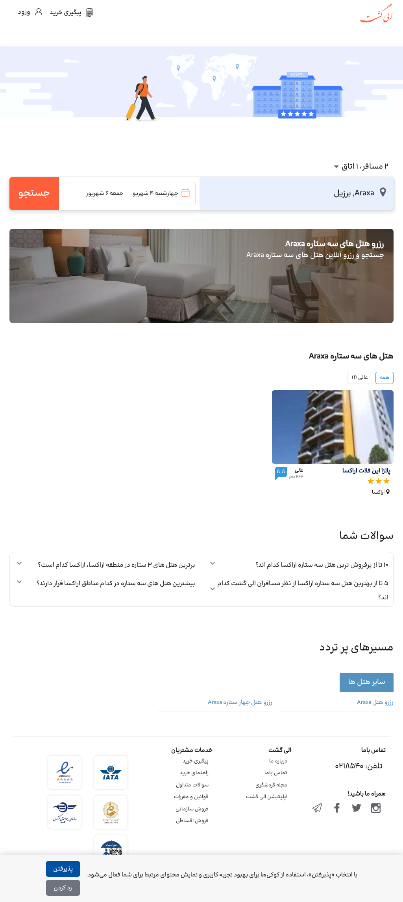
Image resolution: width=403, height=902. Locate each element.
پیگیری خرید (196, 761)
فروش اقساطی (192, 821)
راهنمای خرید (194, 773)
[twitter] (356, 809)
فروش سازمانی (192, 809)
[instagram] (376, 809)
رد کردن (63, 888)
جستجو (34, 193)
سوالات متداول (192, 785)
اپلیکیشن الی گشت (266, 797)
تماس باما (275, 773)
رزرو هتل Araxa (375, 702)
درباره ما (278, 761)
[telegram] (317, 809)
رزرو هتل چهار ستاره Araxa (240, 702)
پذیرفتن (63, 869)
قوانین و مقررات (191, 797)
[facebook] (337, 809)
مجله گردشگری (271, 785)
